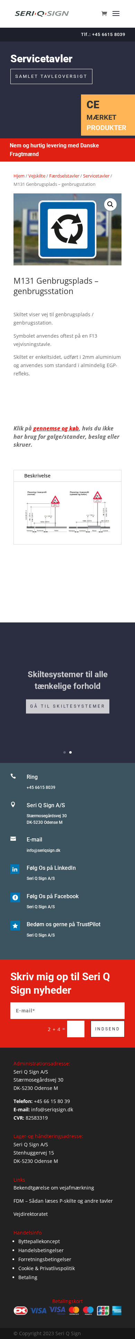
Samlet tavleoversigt (51, 76)
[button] (110, 204)
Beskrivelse (37, 475)
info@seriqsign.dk (43, 850)
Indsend (107, 1029)
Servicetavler (96, 176)
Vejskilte (36, 176)
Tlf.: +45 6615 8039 (103, 34)
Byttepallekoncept (39, 1241)
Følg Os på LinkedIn (51, 868)
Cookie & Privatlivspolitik (46, 1268)
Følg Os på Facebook (53, 896)
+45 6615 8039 (41, 787)
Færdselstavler (64, 176)
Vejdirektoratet (31, 1214)
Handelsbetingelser (41, 1250)
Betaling (27, 1277)
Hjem (19, 176)
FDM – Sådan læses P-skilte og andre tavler (63, 1200)
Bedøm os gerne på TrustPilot (63, 924)
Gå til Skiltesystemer (67, 704)
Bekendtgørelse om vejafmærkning (54, 1187)
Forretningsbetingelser (44, 1259)
